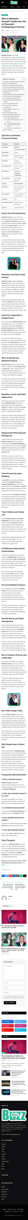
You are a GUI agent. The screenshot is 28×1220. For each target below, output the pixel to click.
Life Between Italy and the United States (13, 100)
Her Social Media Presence (11, 103)
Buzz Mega (11, 1215)
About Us (4, 1196)
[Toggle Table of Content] (23, 79)
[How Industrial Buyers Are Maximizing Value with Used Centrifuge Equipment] (6, 1073)
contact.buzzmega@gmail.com (12, 1134)
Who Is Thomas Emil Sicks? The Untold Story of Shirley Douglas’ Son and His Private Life (13, 950)
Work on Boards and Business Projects (14, 89)
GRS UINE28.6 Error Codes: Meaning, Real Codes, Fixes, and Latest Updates (19, 1092)
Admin (7, 30)
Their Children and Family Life (11, 98)
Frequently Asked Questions (11, 116)
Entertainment (5, 1161)
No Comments (6, 32)
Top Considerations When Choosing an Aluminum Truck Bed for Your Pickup (19, 1083)
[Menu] (3, 2)
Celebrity (5, 6)
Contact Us (4, 1194)
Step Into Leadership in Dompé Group (14, 87)
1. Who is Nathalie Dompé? (12, 118)
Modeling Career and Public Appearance (11, 91)
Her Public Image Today (10, 112)
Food (3, 1166)
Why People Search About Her (12, 114)
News (3, 1156)
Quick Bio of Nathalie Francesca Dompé (13, 81)
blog (3, 1052)
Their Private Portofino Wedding (12, 96)
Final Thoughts (8, 129)
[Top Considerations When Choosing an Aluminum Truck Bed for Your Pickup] (6, 1083)
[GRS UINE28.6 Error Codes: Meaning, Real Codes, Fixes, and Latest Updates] (6, 1092)
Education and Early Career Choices (13, 85)
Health (12, 6)
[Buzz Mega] (14, 2)
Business (4, 1154)
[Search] (25, 2)
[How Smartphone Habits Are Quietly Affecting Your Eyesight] (14, 917)
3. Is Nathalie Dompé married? (14, 123)
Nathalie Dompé (6, 869)
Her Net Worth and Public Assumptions (11, 106)
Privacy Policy (5, 1189)
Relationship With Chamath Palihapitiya (13, 94)
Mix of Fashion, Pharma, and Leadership (11, 109)
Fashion (4, 1159)
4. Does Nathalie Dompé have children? (13, 125)
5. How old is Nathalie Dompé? (14, 128)
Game (3, 1164)
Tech (23, 6)
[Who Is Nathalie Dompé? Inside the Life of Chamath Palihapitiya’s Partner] (14, 44)
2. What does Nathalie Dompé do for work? (15, 120)
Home (18, 6)
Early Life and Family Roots (11, 83)
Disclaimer (4, 1191)
